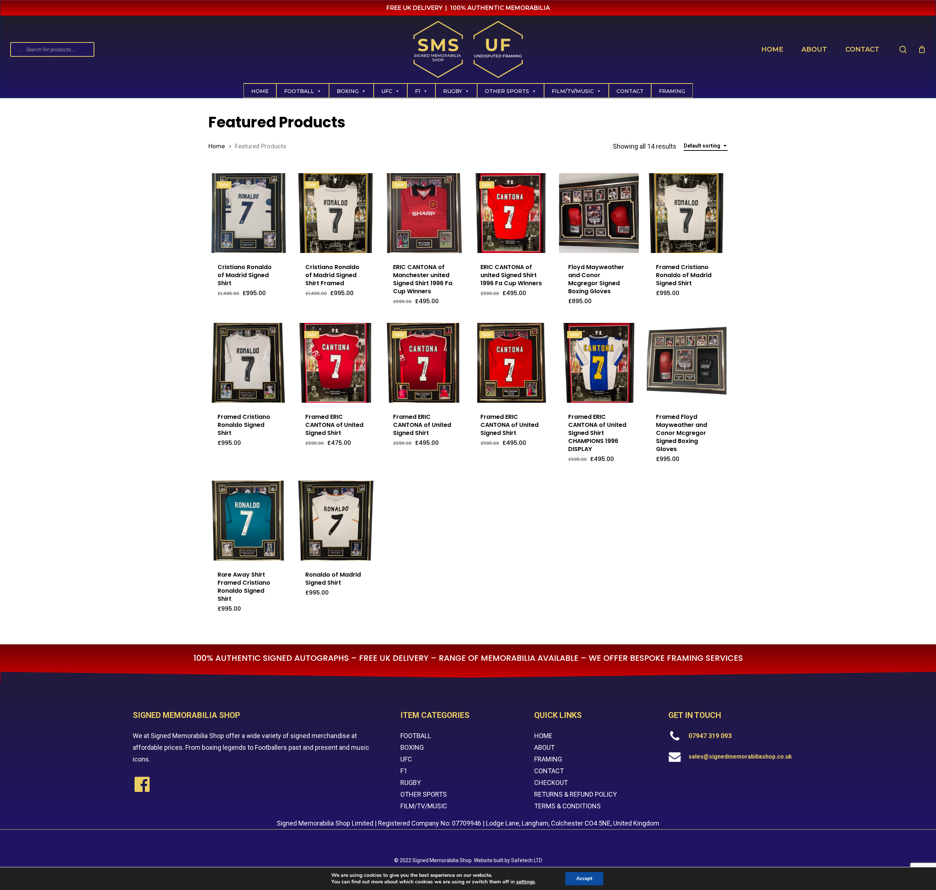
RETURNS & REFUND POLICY (575, 794)
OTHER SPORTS (423, 794)
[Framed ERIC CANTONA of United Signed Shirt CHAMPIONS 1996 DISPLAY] (599, 363)
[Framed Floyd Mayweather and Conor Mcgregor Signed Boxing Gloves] (686, 363)
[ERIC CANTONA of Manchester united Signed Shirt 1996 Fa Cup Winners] (424, 213)
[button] (339, 300)
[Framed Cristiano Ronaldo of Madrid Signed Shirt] (686, 213)
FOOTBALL (415, 736)
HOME (543, 736)
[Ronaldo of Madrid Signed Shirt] (336, 521)
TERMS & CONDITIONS (567, 806)
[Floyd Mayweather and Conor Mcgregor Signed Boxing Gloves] (599, 213)
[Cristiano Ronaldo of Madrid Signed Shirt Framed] (336, 213)
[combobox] (706, 146)
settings (525, 882)
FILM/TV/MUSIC (573, 91)
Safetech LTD (526, 860)
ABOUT (544, 747)
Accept (584, 878)
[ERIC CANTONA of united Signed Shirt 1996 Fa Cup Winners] (511, 213)
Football (299, 91)
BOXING (412, 747)
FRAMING (548, 759)
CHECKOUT (551, 782)
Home (260, 91)
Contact (630, 91)
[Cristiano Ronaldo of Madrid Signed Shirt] (248, 213)
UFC (386, 91)
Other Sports (507, 91)
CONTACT (549, 771)
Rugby (452, 91)
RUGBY (410, 782)
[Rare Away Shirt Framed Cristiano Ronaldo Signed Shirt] (248, 521)
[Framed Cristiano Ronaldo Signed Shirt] (248, 363)
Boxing (348, 91)
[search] (903, 49)
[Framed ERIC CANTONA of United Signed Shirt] (336, 363)
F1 (417, 91)
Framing (672, 91)
